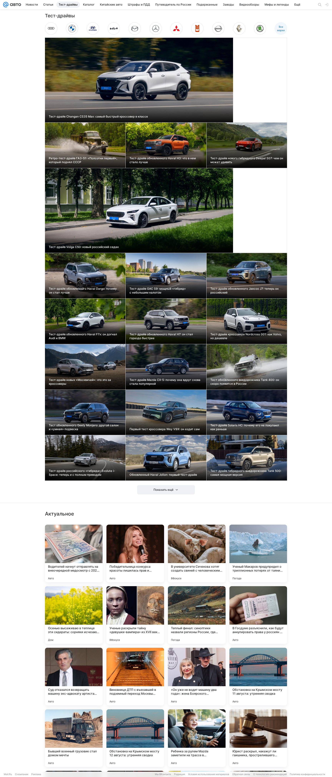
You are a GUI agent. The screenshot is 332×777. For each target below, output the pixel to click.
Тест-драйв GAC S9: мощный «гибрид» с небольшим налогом (157, 290)
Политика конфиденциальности (307, 774)
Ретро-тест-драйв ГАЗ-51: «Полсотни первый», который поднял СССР (83, 160)
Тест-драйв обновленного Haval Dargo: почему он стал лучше (83, 290)
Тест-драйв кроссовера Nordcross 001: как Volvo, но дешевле (246, 336)
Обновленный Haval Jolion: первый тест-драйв (163, 475)
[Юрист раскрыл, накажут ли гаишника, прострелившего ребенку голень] (258, 738)
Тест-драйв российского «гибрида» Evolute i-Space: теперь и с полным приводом (82, 473)
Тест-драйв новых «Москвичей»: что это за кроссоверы (80, 382)
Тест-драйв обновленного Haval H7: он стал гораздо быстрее (161, 336)
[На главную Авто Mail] (14, 4)
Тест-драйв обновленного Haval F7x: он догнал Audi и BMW (83, 336)
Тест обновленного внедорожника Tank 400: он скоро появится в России (244, 382)
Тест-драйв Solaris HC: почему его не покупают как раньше (244, 427)
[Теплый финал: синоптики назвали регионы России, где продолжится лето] (197, 615)
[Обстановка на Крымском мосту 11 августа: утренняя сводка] (258, 676)
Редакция (179, 774)
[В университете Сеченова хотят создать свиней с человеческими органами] (197, 553)
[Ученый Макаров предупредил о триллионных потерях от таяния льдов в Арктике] (258, 553)
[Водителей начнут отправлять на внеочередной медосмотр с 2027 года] (74, 553)
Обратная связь (241, 774)
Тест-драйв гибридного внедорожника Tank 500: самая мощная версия (245, 473)
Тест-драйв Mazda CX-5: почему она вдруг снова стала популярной (164, 382)
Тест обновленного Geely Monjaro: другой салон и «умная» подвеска (84, 427)
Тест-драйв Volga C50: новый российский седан (84, 247)
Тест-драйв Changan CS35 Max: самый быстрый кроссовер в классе (98, 116)
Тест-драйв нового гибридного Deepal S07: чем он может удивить (246, 160)
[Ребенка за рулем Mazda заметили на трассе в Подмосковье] (197, 738)
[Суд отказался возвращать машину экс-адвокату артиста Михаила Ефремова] (74, 676)
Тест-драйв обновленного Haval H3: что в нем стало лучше (162, 160)
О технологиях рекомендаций (270, 774)
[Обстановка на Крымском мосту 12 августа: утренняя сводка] (135, 738)
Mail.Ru (8, 774)
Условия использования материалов (208, 774)
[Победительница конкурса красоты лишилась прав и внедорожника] (135, 553)
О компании (21, 774)
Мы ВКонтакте (163, 774)
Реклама (36, 774)
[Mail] (5, 4)
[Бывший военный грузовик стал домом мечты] (74, 738)
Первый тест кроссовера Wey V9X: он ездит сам (164, 429)
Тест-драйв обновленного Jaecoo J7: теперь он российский (244, 290)
